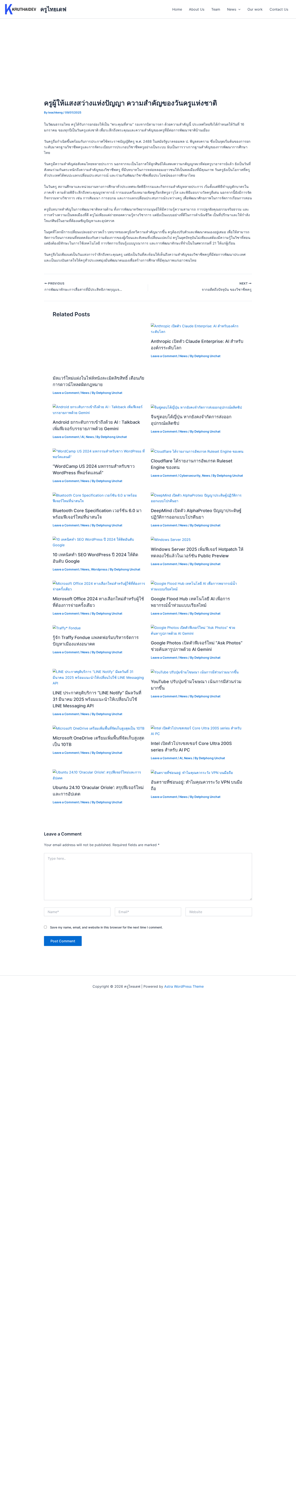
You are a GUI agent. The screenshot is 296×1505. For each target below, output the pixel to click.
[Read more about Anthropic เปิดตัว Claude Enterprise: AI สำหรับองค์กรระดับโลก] (197, 328)
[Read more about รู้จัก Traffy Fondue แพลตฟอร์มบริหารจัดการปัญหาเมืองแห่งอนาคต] (67, 627)
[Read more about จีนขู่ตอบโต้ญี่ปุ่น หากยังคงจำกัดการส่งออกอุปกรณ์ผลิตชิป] (196, 407)
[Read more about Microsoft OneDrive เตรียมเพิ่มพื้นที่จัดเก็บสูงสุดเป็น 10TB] (98, 728)
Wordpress (99, 569)
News (231, 9)
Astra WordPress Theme (184, 986)
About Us (196, 9)
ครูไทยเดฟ (53, 9)
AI (82, 437)
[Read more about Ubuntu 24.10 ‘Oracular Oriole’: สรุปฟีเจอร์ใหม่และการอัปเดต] (99, 775)
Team (215, 9)
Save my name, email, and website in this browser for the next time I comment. (106, 927)
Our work (255, 9)
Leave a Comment (66, 393)
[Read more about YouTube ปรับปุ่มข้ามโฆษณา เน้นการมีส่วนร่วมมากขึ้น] (195, 671)
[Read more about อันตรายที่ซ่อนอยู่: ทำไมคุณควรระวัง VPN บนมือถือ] (192, 772)
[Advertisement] (148, 51)
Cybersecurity (189, 475)
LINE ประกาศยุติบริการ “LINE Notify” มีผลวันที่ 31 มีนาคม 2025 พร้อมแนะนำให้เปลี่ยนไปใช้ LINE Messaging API (97, 699)
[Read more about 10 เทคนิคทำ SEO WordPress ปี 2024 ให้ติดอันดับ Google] (99, 542)
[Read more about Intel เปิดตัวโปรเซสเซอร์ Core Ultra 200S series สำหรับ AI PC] (197, 731)
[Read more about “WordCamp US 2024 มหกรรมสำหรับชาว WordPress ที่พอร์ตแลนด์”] (99, 453)
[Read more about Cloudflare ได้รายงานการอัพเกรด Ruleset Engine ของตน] (197, 451)
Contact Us (279, 9)
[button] (238, 9)
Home (177, 9)
